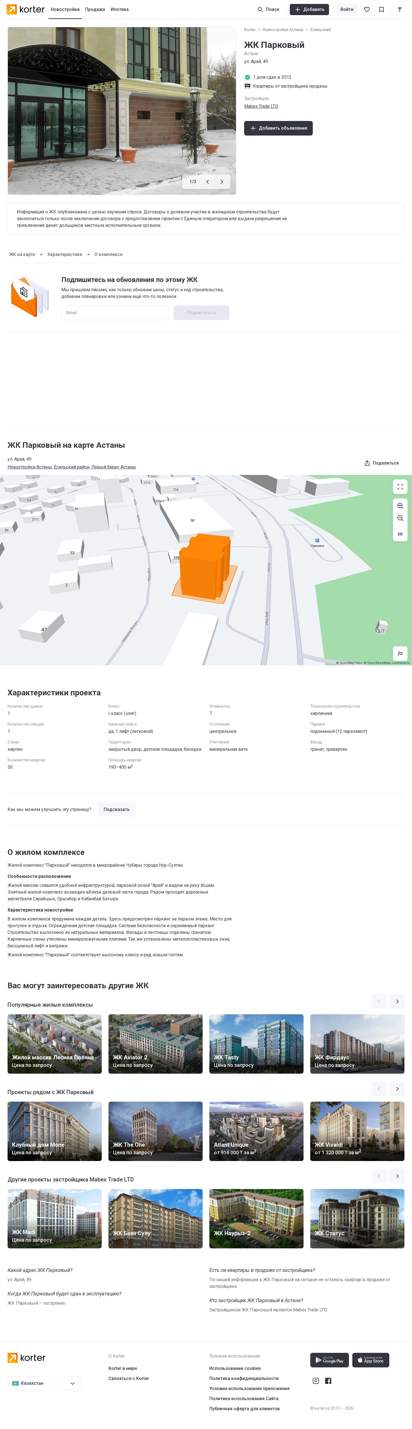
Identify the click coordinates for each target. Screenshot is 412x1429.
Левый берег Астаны (113, 467)
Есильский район (71, 467)
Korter (250, 29)
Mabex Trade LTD (261, 106)
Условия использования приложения (249, 1388)
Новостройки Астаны (283, 29)
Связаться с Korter (128, 1378)
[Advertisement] (206, 380)
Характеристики (64, 254)
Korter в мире (122, 1368)
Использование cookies (235, 1368)
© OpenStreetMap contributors (387, 663)
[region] (206, 570)
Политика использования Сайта (244, 1398)
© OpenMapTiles (349, 663)
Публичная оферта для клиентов (244, 1408)
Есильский (320, 29)
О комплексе (108, 254)
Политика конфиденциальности (244, 1378)
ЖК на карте (22, 254)
